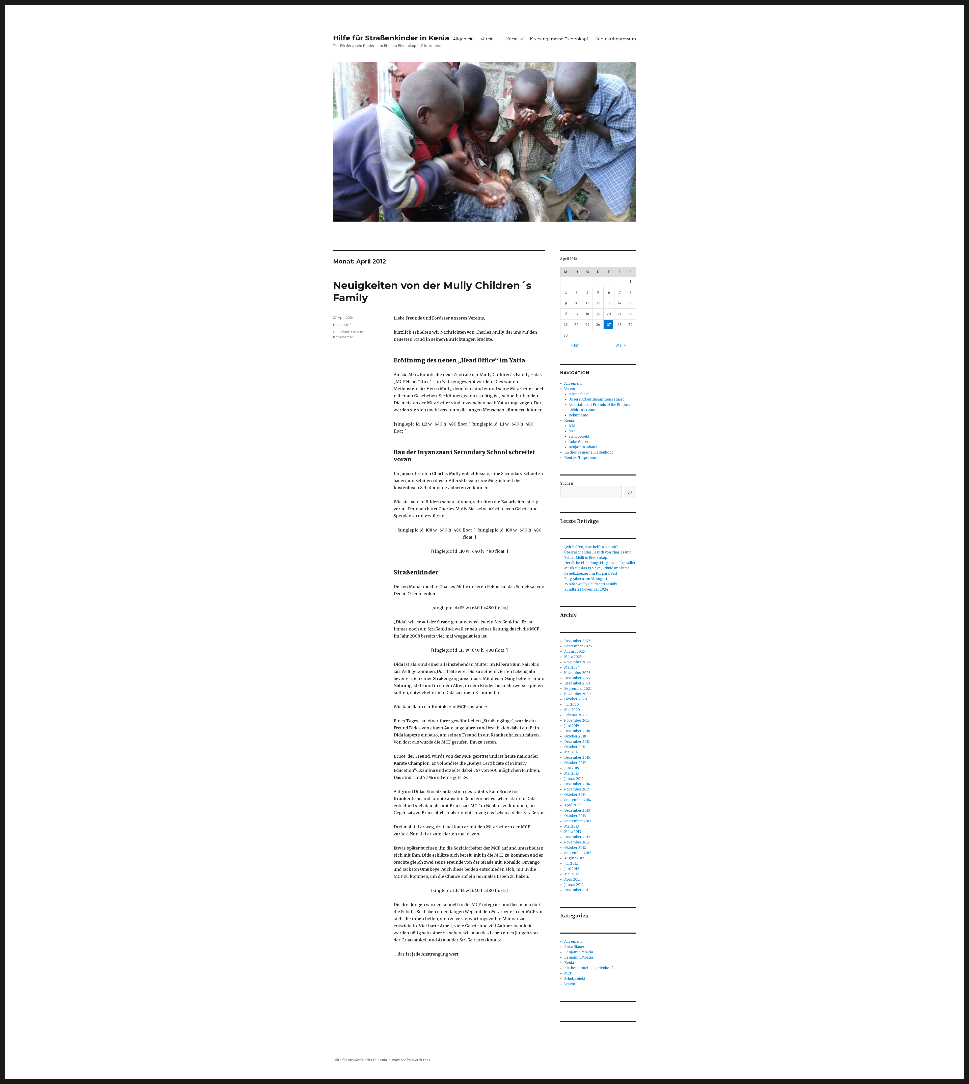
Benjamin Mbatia (583, 447)
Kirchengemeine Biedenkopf (559, 39)
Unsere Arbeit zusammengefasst (596, 399)
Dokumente (578, 415)
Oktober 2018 (575, 736)
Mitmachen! (578, 394)
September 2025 (578, 646)
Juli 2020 (571, 704)
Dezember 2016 (577, 757)
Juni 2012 (571, 869)
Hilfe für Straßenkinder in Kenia (391, 38)
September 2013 (577, 821)
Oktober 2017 (574, 747)
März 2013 (572, 832)
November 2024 (577, 662)
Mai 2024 (572, 667)
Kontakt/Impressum (615, 39)
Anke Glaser (579, 442)
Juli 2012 (571, 863)
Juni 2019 (571, 726)
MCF (348, 325)
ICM (572, 426)
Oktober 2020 (575, 699)
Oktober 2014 (575, 794)
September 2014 (577, 800)
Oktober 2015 (575, 763)
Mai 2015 (571, 773)
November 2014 (577, 789)
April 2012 (572, 879)
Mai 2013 (571, 826)
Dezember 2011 (576, 890)
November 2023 (577, 673)
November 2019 (576, 720)
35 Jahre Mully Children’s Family (590, 584)
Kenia (511, 39)
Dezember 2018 (577, 731)
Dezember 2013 (577, 810)
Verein (487, 39)
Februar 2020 (575, 715)
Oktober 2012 (575, 847)
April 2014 (572, 805)
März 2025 (573, 657)
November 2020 (577, 694)
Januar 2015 (573, 779)
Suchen (566, 483)
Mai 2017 (571, 752)
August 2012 (574, 858)
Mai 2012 (571, 874)
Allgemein (463, 39)
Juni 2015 (571, 768)
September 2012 (577, 853)
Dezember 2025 (577, 641)
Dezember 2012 (577, 837)
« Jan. (575, 345)
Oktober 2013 (575, 816)
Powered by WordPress (411, 1060)
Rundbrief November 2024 (586, 589)
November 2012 (577, 842)
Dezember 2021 (577, 683)
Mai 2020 (572, 710)
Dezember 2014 (577, 784)
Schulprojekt (579, 436)
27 (609, 325)
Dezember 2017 (576, 741)
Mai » (621, 345)
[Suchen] (630, 492)
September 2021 (577, 688)
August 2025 (574, 651)
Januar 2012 (574, 885)
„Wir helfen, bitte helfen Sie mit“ (591, 547)
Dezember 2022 (577, 678)
